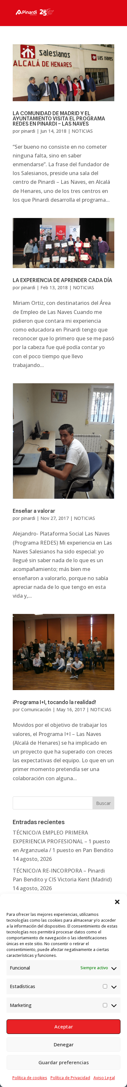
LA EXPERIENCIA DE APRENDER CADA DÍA (62, 280)
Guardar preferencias (63, 1062)
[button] (117, 902)
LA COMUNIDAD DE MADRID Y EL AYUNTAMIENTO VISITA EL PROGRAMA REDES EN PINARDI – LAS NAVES (59, 118)
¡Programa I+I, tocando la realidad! (54, 702)
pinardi (28, 131)
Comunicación (36, 709)
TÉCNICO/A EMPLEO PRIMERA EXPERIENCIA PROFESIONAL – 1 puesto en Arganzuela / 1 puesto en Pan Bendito (63, 841)
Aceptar (63, 1026)
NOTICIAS (82, 131)
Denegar (64, 1044)
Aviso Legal (104, 1077)
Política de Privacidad (70, 1077)
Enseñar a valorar (34, 511)
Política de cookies (29, 1077)
